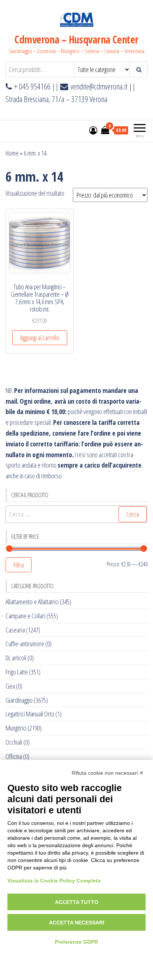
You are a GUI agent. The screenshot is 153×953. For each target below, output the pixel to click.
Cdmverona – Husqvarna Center (76, 39)
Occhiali (14, 742)
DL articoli (16, 657)
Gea (10, 686)
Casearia (15, 629)
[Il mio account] (93, 130)
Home (12, 153)
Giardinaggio (19, 700)
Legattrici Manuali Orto (30, 713)
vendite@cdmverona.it (99, 86)
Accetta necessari (76, 923)
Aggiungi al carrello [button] (39, 337)
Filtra (18, 564)
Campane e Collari (25, 615)
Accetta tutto (76, 902)
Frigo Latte (17, 671)
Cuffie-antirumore (25, 643)
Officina (14, 756)
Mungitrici (16, 727)
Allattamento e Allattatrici (32, 601)
